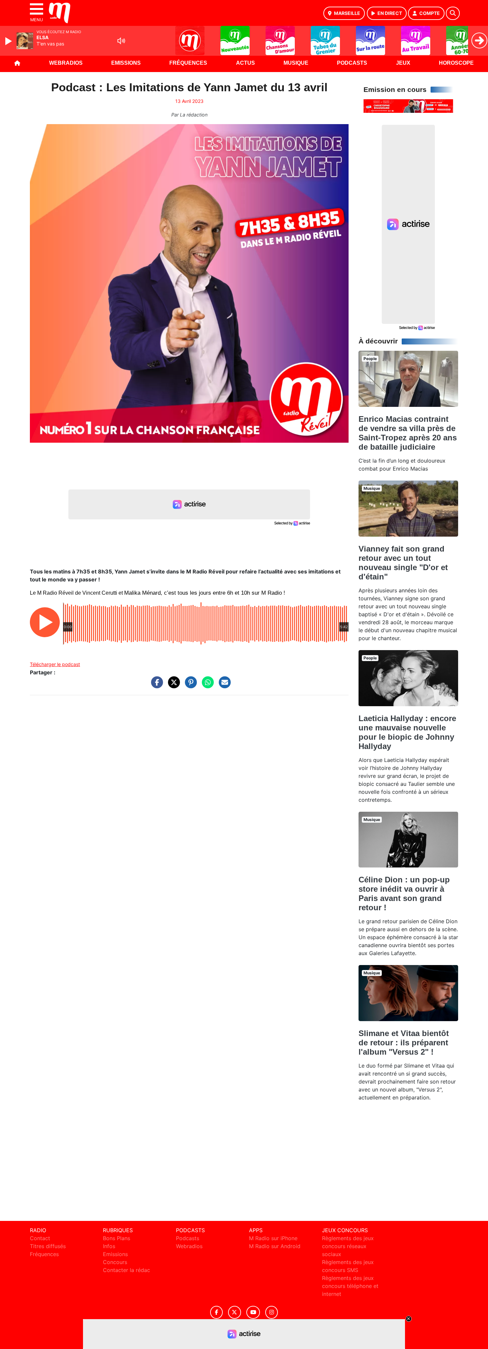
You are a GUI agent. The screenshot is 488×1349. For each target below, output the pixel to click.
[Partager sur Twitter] (172, 685)
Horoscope (456, 63)
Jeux (403, 63)
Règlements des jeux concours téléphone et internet (350, 1286)
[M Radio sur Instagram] (271, 1312)
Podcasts (352, 63)
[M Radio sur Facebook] (216, 1312)
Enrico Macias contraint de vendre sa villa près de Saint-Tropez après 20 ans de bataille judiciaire (408, 432)
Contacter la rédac (126, 1270)
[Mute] (121, 41)
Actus (245, 63)
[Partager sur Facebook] (155, 685)
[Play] (9, 41)
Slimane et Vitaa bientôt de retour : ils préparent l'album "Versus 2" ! (404, 1042)
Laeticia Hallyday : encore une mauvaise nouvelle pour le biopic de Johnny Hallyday (407, 732)
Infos (109, 1246)
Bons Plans (116, 1238)
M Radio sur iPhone (273, 1238)
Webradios (66, 63)
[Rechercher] (453, 13)
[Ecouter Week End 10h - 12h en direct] (408, 105)
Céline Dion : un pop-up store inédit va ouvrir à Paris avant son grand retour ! (404, 893)
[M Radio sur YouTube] (253, 1312)
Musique (296, 63)
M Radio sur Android (274, 1246)
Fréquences (188, 63)
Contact (40, 1238)
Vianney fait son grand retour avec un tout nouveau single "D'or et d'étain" (403, 562)
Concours (115, 1262)
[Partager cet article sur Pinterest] (189, 685)
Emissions (126, 63)
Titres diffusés (48, 1246)
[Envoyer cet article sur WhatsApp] (206, 685)
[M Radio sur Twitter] (234, 1312)
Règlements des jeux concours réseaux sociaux (348, 1246)
